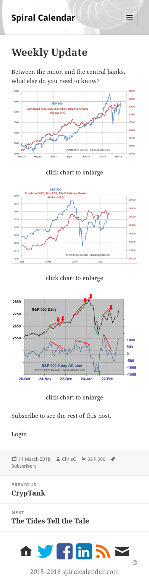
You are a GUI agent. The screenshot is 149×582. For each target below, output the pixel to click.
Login (19, 434)
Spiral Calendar (43, 17)
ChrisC (69, 459)
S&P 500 (96, 459)
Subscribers (24, 466)
